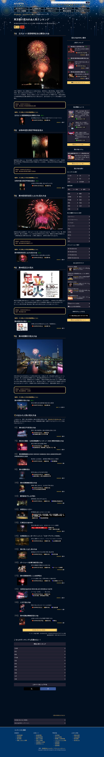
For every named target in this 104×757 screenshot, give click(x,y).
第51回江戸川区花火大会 (54, 419)
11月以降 (81, 181)
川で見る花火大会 (72, 254)
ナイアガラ (70, 222)
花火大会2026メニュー (21, 8)
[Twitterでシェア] (32, 688)
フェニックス (71, 225)
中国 (80, 4)
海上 (69, 238)
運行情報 (19, 738)
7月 (80, 175)
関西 (61, 4)
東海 (77, 4)
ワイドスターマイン (73, 219)
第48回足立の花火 (23, 268)
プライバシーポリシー (59, 748)
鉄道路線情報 (39, 737)
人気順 (17, 27)
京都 (77, 189)
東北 (68, 4)
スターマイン (71, 216)
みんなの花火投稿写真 (74, 306)
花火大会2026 (19, 3)
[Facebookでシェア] (48, 688)
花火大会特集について (83, 11)
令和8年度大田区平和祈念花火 (28, 130)
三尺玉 (69, 232)
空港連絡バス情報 (40, 742)
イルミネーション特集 (60, 740)
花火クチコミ (52, 11)
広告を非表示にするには (59, 715)
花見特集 (57, 735)
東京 (69, 189)
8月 (69, 178)
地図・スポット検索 (22, 740)
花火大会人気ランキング (29, 14)
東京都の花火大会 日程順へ (39, 630)
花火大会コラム (83, 8)
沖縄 (88, 4)
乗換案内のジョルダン (47, 748)
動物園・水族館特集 (60, 738)
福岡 (84, 189)
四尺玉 (69, 235)
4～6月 (69, 175)
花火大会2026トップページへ (22, 723)
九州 (86, 4)
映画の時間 (77, 735)
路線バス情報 (39, 738)
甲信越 (71, 4)
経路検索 (19, 737)
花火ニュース (37, 11)
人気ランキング (68, 8)
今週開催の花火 (37, 8)
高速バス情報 (39, 740)
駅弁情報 (76, 738)
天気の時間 (77, 737)
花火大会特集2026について (79, 320)
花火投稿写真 (67, 11)
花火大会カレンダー (53, 8)
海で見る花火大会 (72, 248)
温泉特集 (57, 745)
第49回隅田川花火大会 (25, 336)
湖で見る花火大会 (72, 251)
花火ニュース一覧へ (79, 144)
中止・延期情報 (22, 11)
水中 (69, 241)
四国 (83, 4)
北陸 (75, 4)
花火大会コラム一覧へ (78, 163)
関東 (59, 4)
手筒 (69, 228)
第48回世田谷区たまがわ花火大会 (30, 196)
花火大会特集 (58, 737)
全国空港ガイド (40, 743)
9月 (80, 178)
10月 (69, 181)
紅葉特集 (57, 742)
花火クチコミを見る (74, 303)
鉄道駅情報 (39, 735)
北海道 (64, 4)
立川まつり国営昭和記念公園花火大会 (31, 34)
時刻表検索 (20, 735)
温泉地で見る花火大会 (73, 257)
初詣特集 (57, 743)
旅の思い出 (77, 740)
